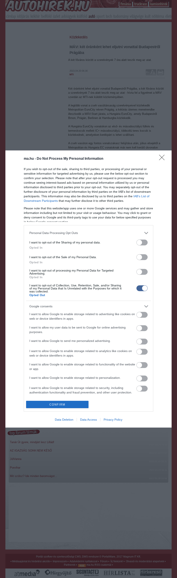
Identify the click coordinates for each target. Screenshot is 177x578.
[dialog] (88, 289)
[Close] (163, 159)
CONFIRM (57, 404)
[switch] (142, 242)
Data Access (88, 419)
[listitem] (88, 233)
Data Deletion (64, 419)
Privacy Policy (113, 419)
